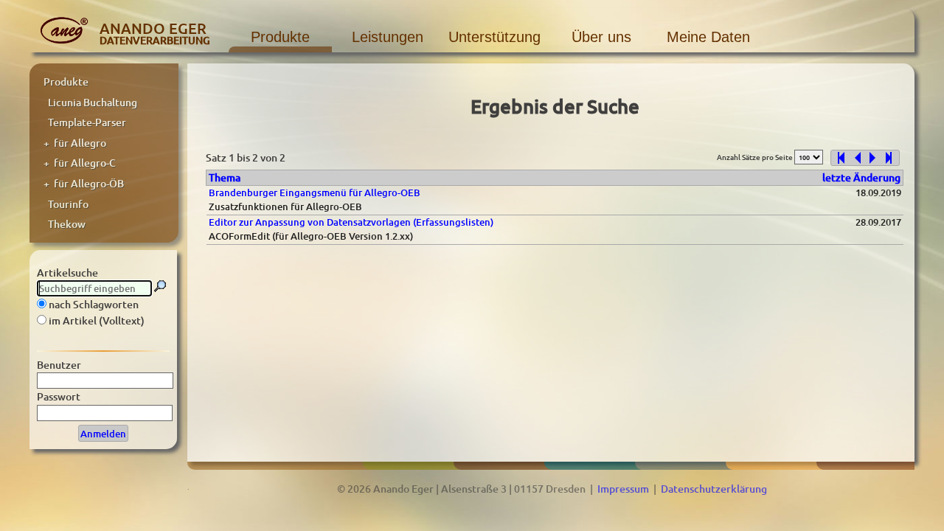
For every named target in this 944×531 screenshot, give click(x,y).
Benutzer (59, 365)
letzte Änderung (861, 177)
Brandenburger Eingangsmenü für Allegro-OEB (314, 192)
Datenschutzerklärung (714, 489)
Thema (224, 177)
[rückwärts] (855, 158)
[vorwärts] (875, 158)
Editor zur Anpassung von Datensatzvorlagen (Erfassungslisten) (351, 222)
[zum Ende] (892, 158)
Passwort (58, 396)
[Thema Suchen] (160, 286)
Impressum (623, 489)
